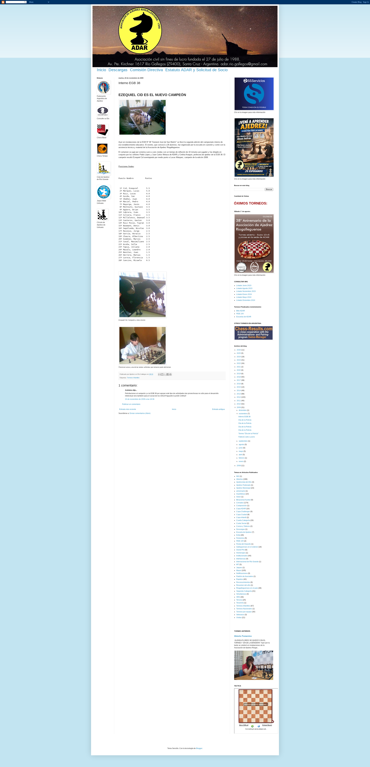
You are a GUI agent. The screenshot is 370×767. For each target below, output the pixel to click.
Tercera (239, 600)
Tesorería (240, 603)
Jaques (239, 568)
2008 (239, 466)
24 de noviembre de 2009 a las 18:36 (139, 399)
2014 (239, 390)
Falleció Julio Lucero (246, 437)
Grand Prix (240, 550)
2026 (239, 350)
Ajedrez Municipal (243, 488)
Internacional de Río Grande (247, 562)
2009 (239, 407)
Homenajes (240, 553)
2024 (239, 357)
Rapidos (239, 579)
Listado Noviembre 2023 (246, 291)
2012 (239, 397)
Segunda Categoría (244, 591)
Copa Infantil (241, 517)
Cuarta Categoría (243, 520)
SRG (238, 597)
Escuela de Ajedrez (243, 532)
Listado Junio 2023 (243, 286)
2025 (239, 353)
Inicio (101, 70)
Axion (238, 497)
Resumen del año (243, 585)
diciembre (243, 410)
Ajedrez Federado (243, 485)
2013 (239, 394)
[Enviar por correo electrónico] (159, 374)
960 (237, 476)
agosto (242, 445)
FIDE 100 (240, 314)
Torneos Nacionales (244, 609)
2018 (239, 377)
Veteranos (240, 615)
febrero (242, 458)
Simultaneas (241, 594)
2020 (239, 370)
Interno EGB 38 (244, 417)
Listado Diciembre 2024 (245, 300)
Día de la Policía (244, 420)
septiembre (243, 441)
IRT (237, 565)
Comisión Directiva (146, 70)
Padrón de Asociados (244, 576)
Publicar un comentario (131, 404)
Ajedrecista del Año (243, 482)
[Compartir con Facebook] (167, 374)
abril (241, 455)
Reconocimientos (243, 582)
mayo (241, 451)
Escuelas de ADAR (243, 317)
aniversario (240, 491)
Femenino (240, 538)
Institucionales (242, 556)
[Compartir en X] (164, 374)
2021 (239, 367)
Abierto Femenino (243, 636)
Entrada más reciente (127, 409)
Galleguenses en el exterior (247, 547)
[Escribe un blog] (162, 374)
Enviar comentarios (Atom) (140, 413)
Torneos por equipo (244, 612)
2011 (239, 401)
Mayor (238, 570)
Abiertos (239, 479)
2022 (239, 363)
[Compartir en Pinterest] (170, 374)
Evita (238, 535)
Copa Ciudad (241, 515)
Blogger (199, 748)
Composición (241, 506)
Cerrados (240, 503)
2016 (239, 384)
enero (241, 461)
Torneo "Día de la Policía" (248, 434)
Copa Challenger (243, 512)
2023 (239, 360)
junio (241, 448)
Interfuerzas (241, 559)
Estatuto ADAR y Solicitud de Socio (196, 70)
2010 (239, 404)
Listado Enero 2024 (244, 294)
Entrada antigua (218, 409)
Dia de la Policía (244, 427)
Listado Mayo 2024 (243, 297)
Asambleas (240, 494)
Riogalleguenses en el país (247, 588)
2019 (239, 374)
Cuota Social (241, 523)
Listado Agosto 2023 (244, 288)
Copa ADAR (241, 509)
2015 (239, 387)
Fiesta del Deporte (243, 544)
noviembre (243, 414)
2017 (239, 380)
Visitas (239, 618)
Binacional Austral (243, 500)
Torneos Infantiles (133, 378)
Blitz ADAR (240, 311)
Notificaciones (241, 573)
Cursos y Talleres (243, 526)
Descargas (118, 70)
